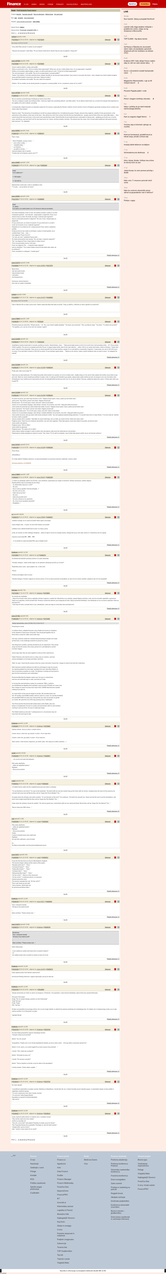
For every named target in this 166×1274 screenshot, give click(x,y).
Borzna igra (142, 1160)
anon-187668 (16, 61)
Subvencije (61, 1243)
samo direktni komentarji (24, 21)
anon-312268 (16, 339)
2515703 (15, 1029)
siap (38, 165)
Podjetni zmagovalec (65, 1239)
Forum (50, 4)
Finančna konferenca (119, 1176)
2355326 (44, 165)
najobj (13, 753)
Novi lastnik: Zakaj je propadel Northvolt (139, 19)
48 (20, 33)
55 (34, 33)
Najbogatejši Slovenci (66, 1218)
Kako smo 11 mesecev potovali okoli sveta (138, 181)
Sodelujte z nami (37, 1168)
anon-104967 (16, 162)
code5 (14, 781)
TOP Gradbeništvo (64, 1251)
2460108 (15, 447)
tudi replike (36, 21)
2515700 (15, 989)
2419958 (15, 297)
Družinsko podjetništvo (120, 1201)
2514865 (41, 989)
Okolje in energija (64, 1226)
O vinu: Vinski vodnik (146, 1185)
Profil (18, 10)
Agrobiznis (61, 1164)
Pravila (29, 10)
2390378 (15, 133)
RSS (32, 1179)
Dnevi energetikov (118, 1180)
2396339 (15, 165)
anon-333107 (16, 444)
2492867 (15, 726)
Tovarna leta (62, 1247)
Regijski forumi (117, 1193)
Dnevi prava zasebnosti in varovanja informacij (120, 1218)
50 (24, 33)
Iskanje (34, 10)
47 (19, 33)
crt (12, 514)
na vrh (65, 56)
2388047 (41, 95)
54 (32, 33)
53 (30, 33)
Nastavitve (23, 10)
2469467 (15, 477)
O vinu (59, 1230)
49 (22, 33)
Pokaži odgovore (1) (113, 255)
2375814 (15, 39)
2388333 (15, 95)
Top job (60, 1255)
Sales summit (116, 1183)
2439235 (15, 321)
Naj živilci (61, 1222)
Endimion (15, 552)
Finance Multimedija (65, 1183)
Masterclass (86, 4)
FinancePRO (62, 1195)
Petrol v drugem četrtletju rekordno (137, 99)
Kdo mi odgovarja (39, 14)
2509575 (15, 927)
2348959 (41, 199)
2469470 (15, 517)
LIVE (26, 4)
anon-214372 (16, 263)
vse (15, 18)
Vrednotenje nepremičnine (143, 1165)
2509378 (15, 901)
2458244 (15, 342)
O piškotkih (34, 1193)
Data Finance (62, 1171)
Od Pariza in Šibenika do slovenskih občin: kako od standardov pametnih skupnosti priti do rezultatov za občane (138, 49)
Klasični (18, 14)
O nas (32, 1160)
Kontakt (33, 1175)
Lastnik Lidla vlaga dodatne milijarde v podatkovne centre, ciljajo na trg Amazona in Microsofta (138, 29)
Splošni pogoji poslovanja (36, 1188)
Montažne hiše (63, 1214)
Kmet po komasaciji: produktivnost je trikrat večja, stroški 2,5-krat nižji (138, 136)
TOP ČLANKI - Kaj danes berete (135, 39)
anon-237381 (16, 616)
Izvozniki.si (61, 1202)
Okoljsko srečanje (118, 1197)
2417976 (15, 199)
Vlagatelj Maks (63, 1263)
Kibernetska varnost (65, 1206)
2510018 (15, 969)
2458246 (15, 395)
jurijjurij (14, 37)
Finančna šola (63, 1187)
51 (26, 33)
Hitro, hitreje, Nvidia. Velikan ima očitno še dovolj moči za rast (139, 161)
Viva (86, 1164)
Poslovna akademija (119, 1160)
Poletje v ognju (129, 200)
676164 (40, 321)
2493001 (15, 783)
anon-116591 (16, 130)
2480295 (15, 619)
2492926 (15, 756)
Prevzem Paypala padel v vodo (135, 91)
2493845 (15, 857)
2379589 (15, 64)
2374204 (41, 39)
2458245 (15, 367)
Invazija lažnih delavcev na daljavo (137, 145)
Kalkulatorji (72, 4)
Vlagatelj (145, 4)
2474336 (15, 593)
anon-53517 (15, 854)
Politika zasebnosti (37, 1183)
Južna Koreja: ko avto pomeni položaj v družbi (138, 172)
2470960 (15, 555)
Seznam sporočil (27, 14)
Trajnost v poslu (63, 1259)
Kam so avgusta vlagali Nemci (135, 117)
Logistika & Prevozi (65, 1210)
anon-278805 (16, 319)
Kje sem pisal (58, 14)
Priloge (33, 1171)
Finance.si (61, 1160)
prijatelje (20, 18)
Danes (34, 4)
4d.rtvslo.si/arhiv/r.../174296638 (21, 463)
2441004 (41, 342)
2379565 (41, 64)
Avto (59, 1168)
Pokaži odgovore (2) (113, 773)
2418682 (15, 265)
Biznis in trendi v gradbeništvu (117, 1212)
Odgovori (108, 39)
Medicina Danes (90, 1160)
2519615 (15, 1113)
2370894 (46, 593)
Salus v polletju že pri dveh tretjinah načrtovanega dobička (137, 108)
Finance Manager (64, 1179)
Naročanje (34, 1164)
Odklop (22, 27)
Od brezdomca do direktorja (134, 153)
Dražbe (60, 1175)
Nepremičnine (62, 1191)
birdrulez (14, 590)
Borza (42, 4)
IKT (58, 1199)
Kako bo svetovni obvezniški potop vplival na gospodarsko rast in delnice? (138, 191)
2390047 (41, 133)
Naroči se (132, 4)
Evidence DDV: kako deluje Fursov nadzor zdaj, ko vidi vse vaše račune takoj (139, 62)
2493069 (15, 821)
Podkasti (60, 4)
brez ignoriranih (29, 18)
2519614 (15, 1081)
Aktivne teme (49, 14)
